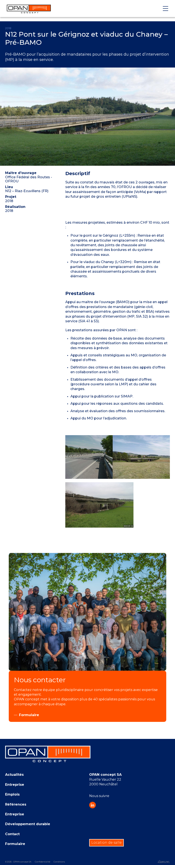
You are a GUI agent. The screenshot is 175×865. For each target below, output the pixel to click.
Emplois (12, 794)
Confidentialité (42, 862)
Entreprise (14, 785)
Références (15, 804)
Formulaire (15, 844)
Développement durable (27, 824)
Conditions (59, 862)
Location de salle (106, 843)
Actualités (14, 775)
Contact (12, 834)
